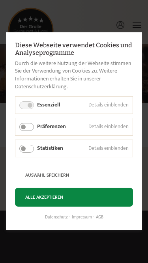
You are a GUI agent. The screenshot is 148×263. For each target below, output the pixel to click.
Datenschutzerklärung (41, 86)
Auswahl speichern (47, 175)
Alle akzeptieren (44, 197)
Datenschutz (56, 217)
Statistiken (50, 148)
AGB (99, 217)
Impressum (82, 217)
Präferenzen (51, 126)
